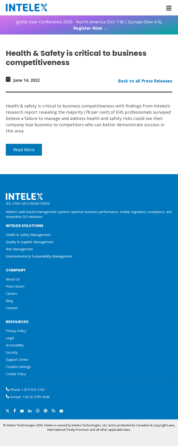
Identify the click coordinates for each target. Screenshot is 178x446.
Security (12, 352)
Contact (12, 308)
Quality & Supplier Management (30, 242)
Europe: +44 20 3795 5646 (29, 397)
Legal (10, 338)
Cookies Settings (18, 367)
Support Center (17, 359)
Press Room (15, 286)
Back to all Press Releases (145, 81)
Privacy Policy (16, 331)
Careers (11, 293)
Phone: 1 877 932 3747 (27, 389)
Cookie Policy (16, 374)
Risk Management (19, 249)
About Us (13, 279)
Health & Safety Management (28, 234)
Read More (24, 149)
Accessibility (15, 345)
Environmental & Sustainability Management (39, 256)
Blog (9, 300)
